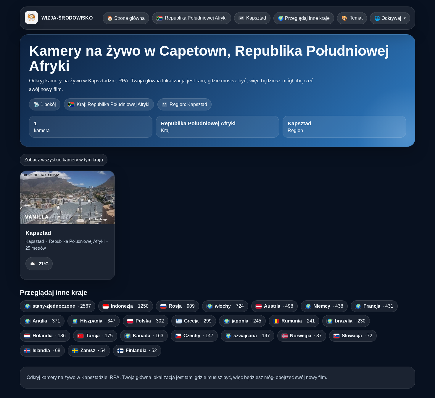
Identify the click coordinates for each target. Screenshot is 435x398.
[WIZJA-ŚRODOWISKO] (31, 18)
